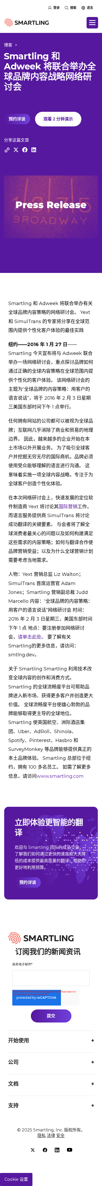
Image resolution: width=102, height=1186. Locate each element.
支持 (13, 1105)
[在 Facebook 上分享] (25, 149)
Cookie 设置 (16, 1179)
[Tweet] (16, 149)
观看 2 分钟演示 (58, 118)
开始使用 (18, 1040)
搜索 (73, 8)
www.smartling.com (60, 776)
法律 (51, 1135)
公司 (13, 1062)
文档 (13, 1084)
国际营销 (68, 507)
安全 (60, 1135)
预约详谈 (17, 118)
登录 (56, 8)
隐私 (41, 1135)
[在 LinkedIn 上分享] (34, 149)
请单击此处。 (32, 637)
